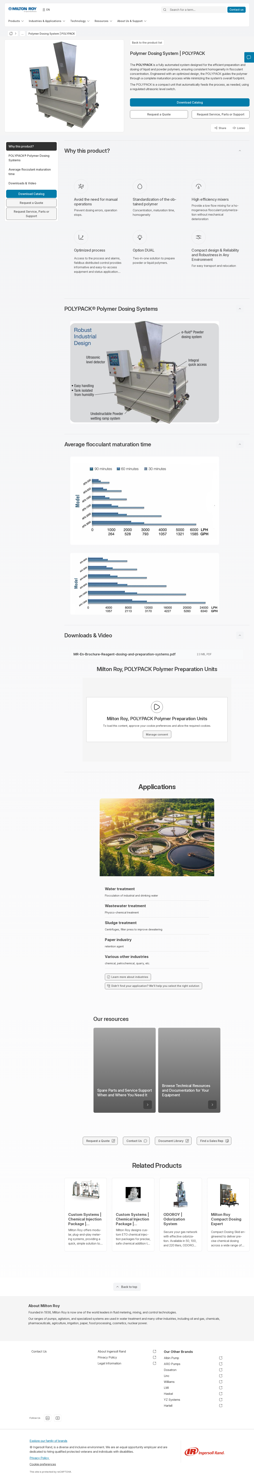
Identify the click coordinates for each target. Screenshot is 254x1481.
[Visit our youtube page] (57, 1418)
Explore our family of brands (48, 1441)
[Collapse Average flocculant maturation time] (240, 444)
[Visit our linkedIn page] (47, 1418)
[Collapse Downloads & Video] (240, 635)
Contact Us (39, 1351)
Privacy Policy (40, 1458)
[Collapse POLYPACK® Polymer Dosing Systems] (240, 308)
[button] (157, 151)
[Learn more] (147, 1104)
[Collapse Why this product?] (240, 150)
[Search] (164, 9)
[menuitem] (16, 21)
